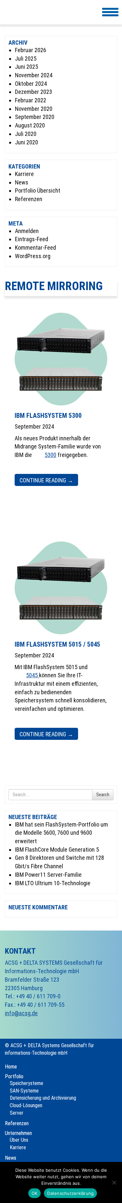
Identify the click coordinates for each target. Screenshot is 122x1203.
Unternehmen (18, 1133)
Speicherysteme (26, 1083)
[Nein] (114, 1182)
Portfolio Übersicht (37, 190)
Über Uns (19, 1140)
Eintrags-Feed (31, 239)
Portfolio (14, 1076)
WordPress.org (32, 256)
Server (16, 1113)
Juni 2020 (26, 142)
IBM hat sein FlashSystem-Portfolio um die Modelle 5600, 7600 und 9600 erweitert (61, 832)
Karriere (24, 173)
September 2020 (34, 116)
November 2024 (33, 75)
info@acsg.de (21, 1013)
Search (102, 794)
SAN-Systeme (24, 1091)
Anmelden (27, 230)
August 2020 (30, 125)
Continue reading (46, 480)
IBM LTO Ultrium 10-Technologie (52, 883)
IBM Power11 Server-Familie (48, 874)
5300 (50, 454)
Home (11, 1067)
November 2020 (33, 108)
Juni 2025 (26, 66)
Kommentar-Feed (35, 247)
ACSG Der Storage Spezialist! (19, 14)
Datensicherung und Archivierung (43, 1098)
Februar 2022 (30, 100)
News (21, 182)
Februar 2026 (30, 50)
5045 (32, 675)
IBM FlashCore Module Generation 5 (57, 849)
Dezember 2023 (33, 91)
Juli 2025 (25, 58)
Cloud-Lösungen (26, 1105)
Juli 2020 (25, 133)
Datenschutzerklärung (70, 1193)
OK (35, 1193)
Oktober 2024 (31, 83)
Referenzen (28, 199)
